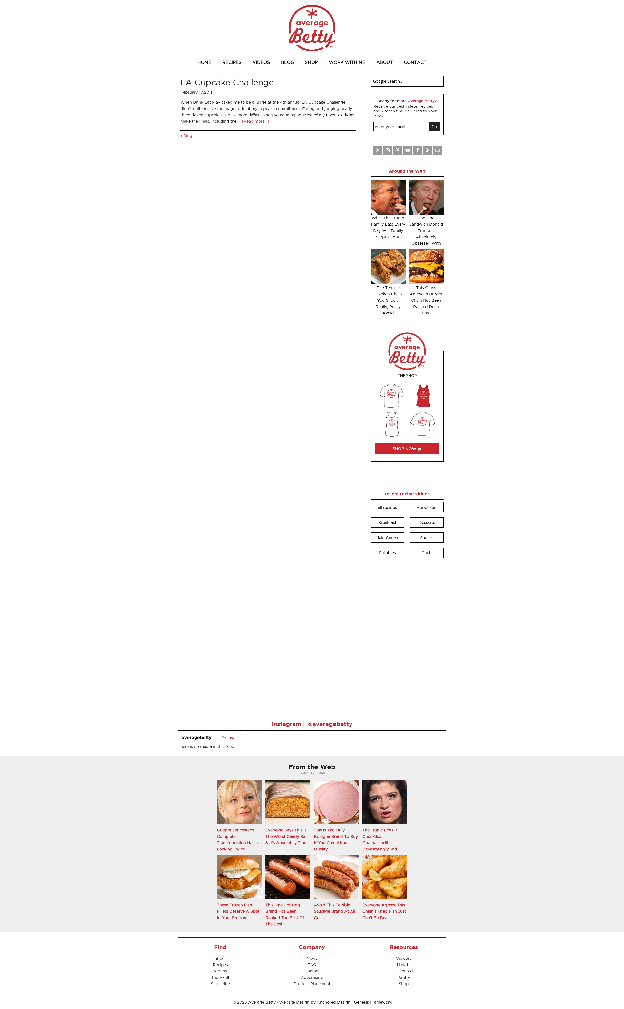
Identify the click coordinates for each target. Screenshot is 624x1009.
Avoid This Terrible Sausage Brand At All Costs (334, 911)
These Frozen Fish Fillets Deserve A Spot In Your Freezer (238, 911)
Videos (220, 971)
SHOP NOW (405, 448)
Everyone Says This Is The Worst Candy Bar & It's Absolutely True (286, 836)
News (312, 958)
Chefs (426, 552)
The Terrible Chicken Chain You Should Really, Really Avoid (388, 300)
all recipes (387, 507)
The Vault (220, 977)
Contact (312, 971)
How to (404, 964)
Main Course (387, 537)
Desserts (427, 522)
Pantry (404, 977)
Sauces (427, 537)
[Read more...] (255, 121)
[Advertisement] (407, 636)
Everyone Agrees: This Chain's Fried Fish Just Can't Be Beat (384, 911)
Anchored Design (334, 1002)
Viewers (403, 958)
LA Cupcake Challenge (227, 82)
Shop (404, 983)
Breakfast (387, 522)
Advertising (312, 977)
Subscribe (220, 983)
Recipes (220, 964)
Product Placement (312, 983)
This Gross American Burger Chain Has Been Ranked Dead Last (426, 300)
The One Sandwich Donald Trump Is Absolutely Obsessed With (426, 230)
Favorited (404, 971)
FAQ (312, 964)
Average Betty (312, 28)
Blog (187, 135)
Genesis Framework (373, 1002)
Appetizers (426, 507)
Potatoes (387, 552)
